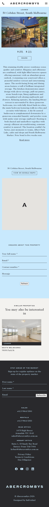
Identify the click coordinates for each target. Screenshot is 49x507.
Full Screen (38, 44)
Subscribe (41, 395)
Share (24, 58)
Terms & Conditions (24, 457)
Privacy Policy (24, 455)
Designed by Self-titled (24, 500)
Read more (24, 140)
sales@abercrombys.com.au (24, 436)
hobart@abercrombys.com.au (24, 449)
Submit (24, 284)
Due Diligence (24, 460)
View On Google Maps (24, 173)
